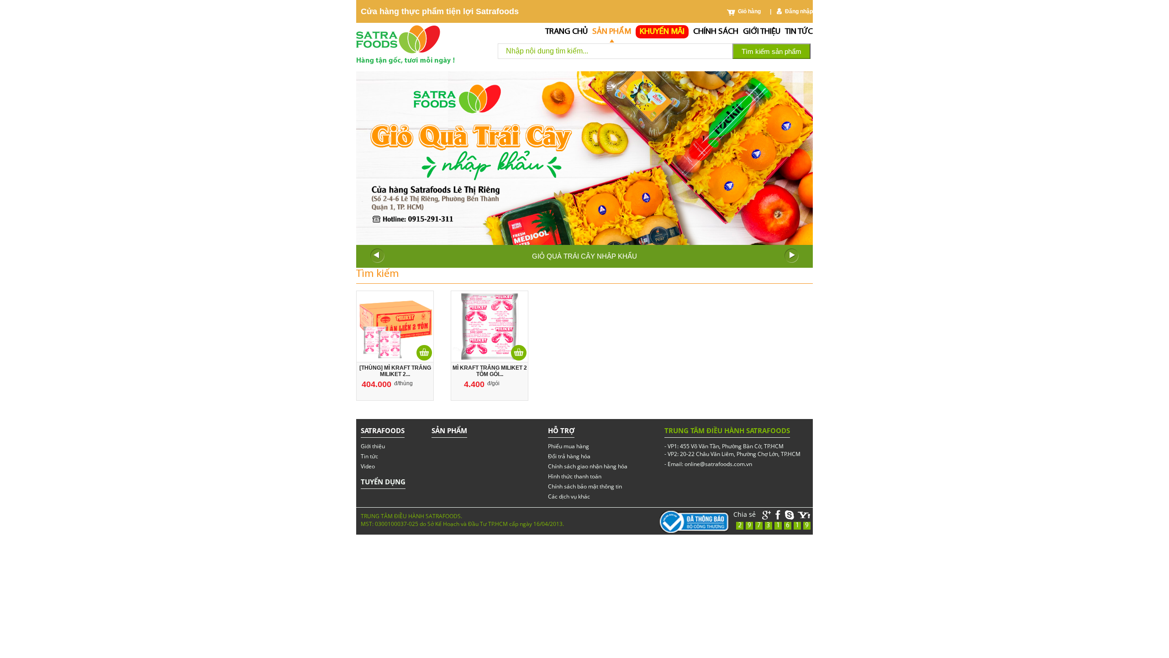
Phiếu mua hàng (568, 446)
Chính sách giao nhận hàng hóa (587, 466)
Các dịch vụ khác (569, 496)
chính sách (715, 31)
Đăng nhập (799, 11)
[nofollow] (804, 515)
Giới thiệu (761, 31)
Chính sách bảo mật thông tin (585, 486)
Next (792, 256)
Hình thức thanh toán (574, 476)
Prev (377, 256)
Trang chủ (566, 31)
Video (368, 466)
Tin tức (799, 31)
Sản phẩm (611, 31)
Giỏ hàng (749, 11)
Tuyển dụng (383, 481)
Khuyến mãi (662, 31)
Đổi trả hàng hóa (569, 456)
